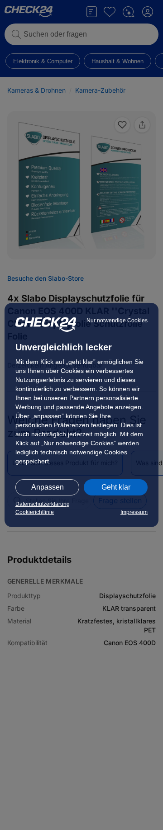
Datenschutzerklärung (42, 504)
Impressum (134, 512)
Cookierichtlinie (34, 512)
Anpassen (47, 487)
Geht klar (115, 487)
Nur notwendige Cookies (117, 320)
